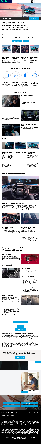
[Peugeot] (32, 1)
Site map (3, 415)
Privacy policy (14, 412)
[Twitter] (27, 412)
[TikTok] (31, 412)
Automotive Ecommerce (12, 442)
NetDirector (3, 442)
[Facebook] (26, 412)
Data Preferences (10, 415)
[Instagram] (29, 412)
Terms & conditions (5, 412)
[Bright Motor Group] (6, 1)
